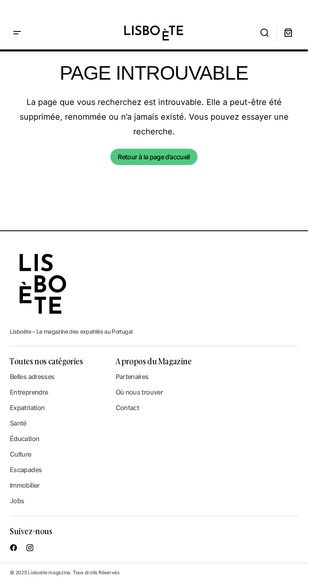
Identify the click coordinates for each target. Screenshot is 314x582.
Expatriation (27, 408)
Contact (127, 408)
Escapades (26, 470)
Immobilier (25, 485)
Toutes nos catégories (46, 361)
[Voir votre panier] (288, 32)
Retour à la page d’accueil (154, 157)
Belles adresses (32, 376)
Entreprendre (29, 392)
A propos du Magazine (154, 361)
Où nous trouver (139, 392)
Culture (20, 454)
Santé (18, 423)
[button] (17, 32)
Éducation (24, 439)
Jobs (17, 501)
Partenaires (132, 376)
